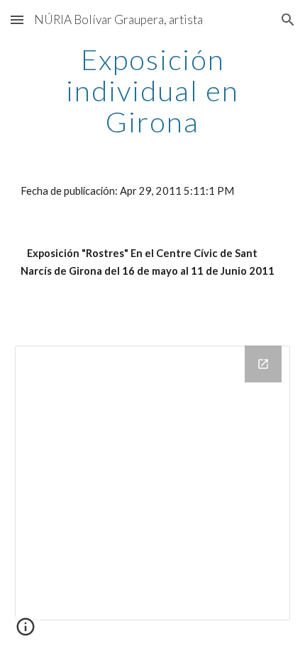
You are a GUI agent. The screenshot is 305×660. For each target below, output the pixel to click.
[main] (153, 90)
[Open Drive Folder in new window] (263, 364)
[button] (17, 19)
